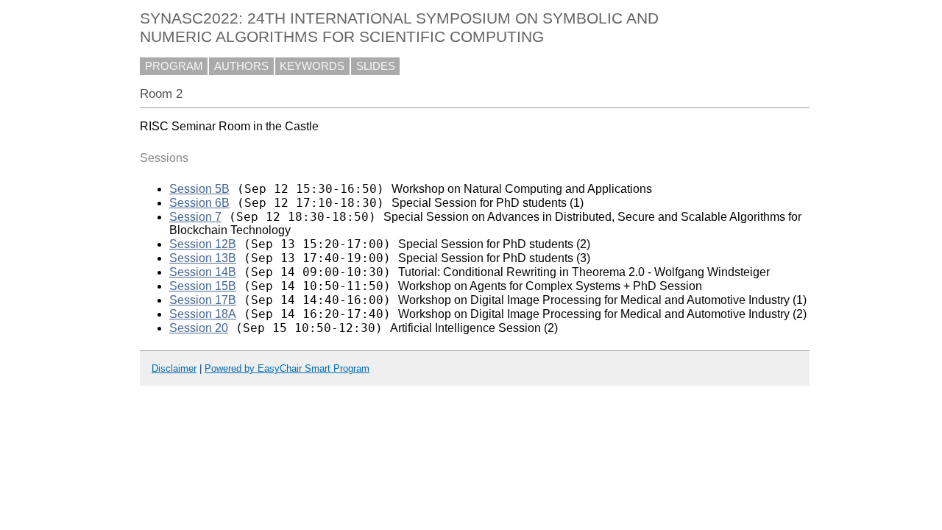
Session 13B (202, 258)
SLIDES (375, 66)
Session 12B (202, 244)
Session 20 (198, 328)
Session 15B (202, 286)
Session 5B (199, 189)
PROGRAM (174, 66)
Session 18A (202, 314)
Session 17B (202, 300)
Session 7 (195, 217)
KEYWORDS (312, 66)
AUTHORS (241, 66)
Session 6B (199, 203)
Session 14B (202, 272)
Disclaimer (174, 368)
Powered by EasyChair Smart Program (287, 368)
